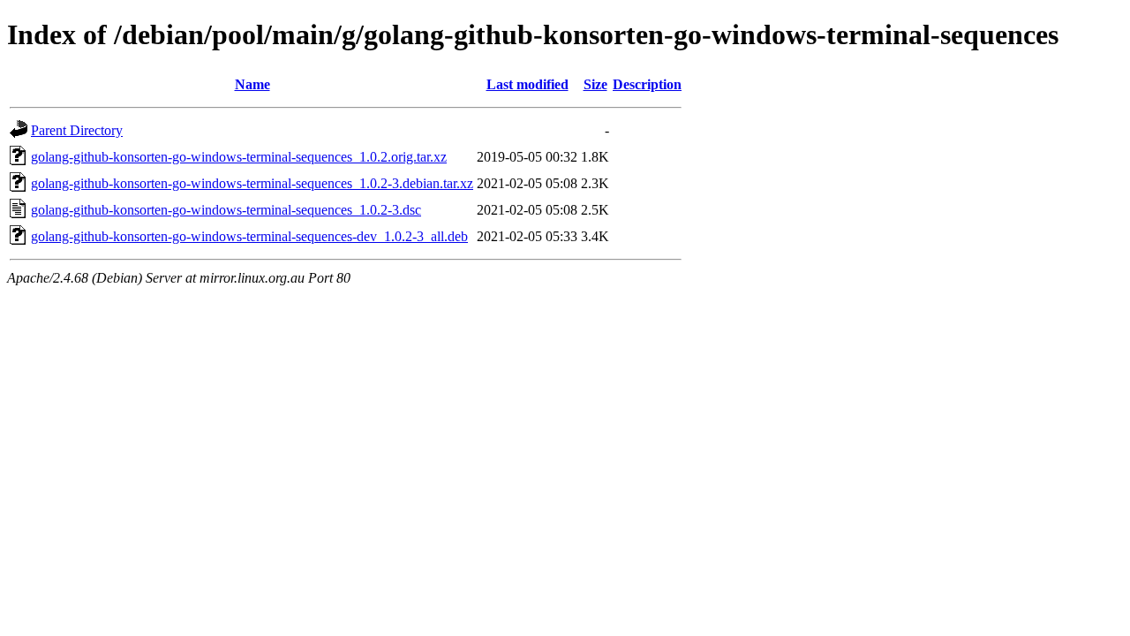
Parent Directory (77, 130)
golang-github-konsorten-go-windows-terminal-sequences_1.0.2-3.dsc (226, 209)
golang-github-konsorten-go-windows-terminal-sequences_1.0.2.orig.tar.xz (239, 156)
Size (595, 84)
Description (647, 84)
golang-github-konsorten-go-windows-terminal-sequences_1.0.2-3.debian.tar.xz (252, 183)
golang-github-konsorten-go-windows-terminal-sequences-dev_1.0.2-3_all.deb (249, 236)
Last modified (527, 84)
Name (252, 84)
